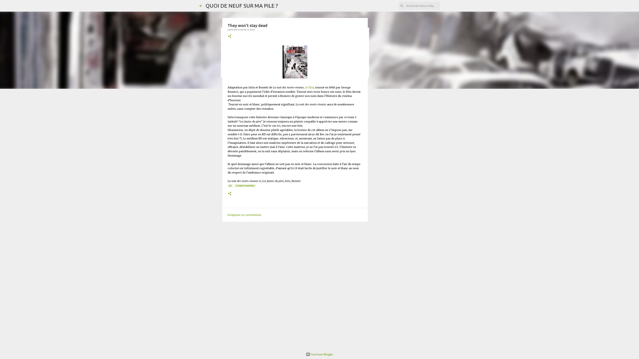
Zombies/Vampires (245, 186)
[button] (230, 36)
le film (309, 87)
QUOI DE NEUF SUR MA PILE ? (242, 6)
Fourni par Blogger (321, 354)
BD (230, 186)
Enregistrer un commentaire (244, 214)
